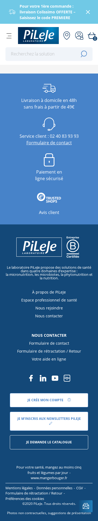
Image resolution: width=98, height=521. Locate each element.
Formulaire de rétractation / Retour (49, 351)
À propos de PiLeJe (49, 292)
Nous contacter (49, 315)
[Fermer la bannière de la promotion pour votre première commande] (88, 12)
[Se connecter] (79, 35)
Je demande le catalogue (49, 442)
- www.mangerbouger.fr (51, 475)
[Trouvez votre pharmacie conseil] (66, 35)
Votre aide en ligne (49, 359)
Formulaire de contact (49, 143)
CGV (79, 487)
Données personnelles (54, 487)
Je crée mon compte (45, 400)
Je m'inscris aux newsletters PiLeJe (49, 418)
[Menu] (9, 35)
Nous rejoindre (49, 308)
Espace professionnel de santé (49, 300)
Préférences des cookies (24, 498)
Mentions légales (19, 487)
